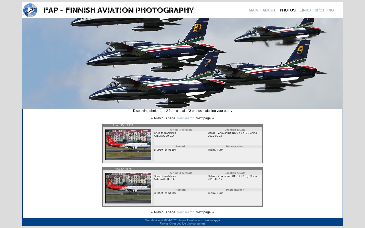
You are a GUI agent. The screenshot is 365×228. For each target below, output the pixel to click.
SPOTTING (324, 10)
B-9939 (158, 149)
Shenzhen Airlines (165, 132)
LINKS (305, 10)
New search (185, 118)
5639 (171, 149)
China (253, 132)
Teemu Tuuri (215, 149)
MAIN (253, 10)
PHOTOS (288, 10)
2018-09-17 (215, 135)
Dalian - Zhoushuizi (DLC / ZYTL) (228, 132)
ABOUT (269, 10)
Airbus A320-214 (164, 135)
